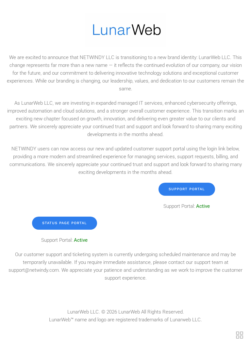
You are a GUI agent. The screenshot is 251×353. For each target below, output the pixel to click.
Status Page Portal (64, 223)
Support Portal (187, 189)
